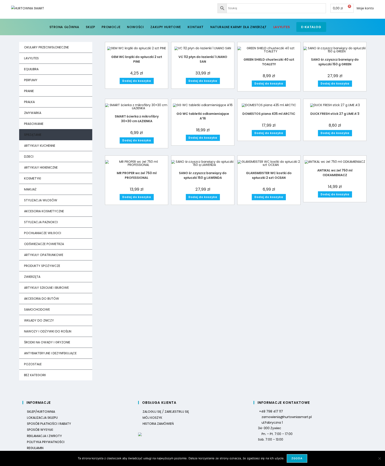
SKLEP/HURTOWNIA (41, 411)
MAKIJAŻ (30, 189)
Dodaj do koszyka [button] (136, 81)
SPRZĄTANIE (32, 134)
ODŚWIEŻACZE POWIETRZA (44, 244)
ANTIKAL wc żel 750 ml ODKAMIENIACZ (334, 172)
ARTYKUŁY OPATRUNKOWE (43, 255)
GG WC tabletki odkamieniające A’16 (202, 116)
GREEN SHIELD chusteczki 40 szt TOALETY (269, 61)
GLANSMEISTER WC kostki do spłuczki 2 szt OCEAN (269, 175)
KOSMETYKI (32, 178)
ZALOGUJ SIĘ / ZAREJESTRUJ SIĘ (166, 411)
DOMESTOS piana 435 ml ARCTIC (268, 113)
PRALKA (29, 102)
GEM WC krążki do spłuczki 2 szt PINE (136, 59)
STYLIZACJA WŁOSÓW (40, 200)
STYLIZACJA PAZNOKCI (41, 222)
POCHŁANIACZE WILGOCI (42, 233)
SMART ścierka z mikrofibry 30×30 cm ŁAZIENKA (137, 118)
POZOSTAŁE (33, 364)
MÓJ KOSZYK (152, 417)
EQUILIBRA (31, 69)
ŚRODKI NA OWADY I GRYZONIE (47, 342)
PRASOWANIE (33, 124)
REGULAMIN (35, 448)
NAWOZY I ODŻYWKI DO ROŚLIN (47, 331)
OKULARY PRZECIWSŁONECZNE (46, 47)
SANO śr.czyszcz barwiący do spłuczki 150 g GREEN (335, 61)
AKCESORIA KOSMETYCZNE (44, 211)
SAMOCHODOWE (37, 309)
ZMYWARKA (32, 113)
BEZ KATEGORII (35, 375)
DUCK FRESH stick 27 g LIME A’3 (334, 113)
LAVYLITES (31, 58)
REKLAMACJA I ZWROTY (44, 436)
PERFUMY (30, 80)
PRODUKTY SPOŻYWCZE (42, 266)
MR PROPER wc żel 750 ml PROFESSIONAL (137, 175)
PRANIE (29, 91)
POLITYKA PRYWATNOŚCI (45, 442)
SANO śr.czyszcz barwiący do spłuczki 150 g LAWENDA (203, 175)
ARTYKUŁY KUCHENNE (39, 145)
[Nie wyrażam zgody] (379, 458)
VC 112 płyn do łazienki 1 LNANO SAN (202, 59)
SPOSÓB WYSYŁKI (40, 429)
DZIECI (28, 156)
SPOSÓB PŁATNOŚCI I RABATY (49, 423)
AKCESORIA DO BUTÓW (41, 298)
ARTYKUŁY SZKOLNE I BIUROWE (46, 287)
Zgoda (297, 458)
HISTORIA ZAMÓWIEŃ (158, 423)
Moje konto (365, 8)
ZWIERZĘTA (32, 276)
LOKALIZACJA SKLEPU (42, 417)
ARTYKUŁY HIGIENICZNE (41, 167)
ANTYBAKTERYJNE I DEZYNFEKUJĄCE (50, 353)
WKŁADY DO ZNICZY (39, 320)
